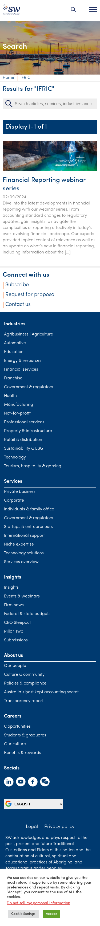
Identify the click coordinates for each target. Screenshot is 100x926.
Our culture (15, 744)
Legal (32, 827)
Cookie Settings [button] (23, 914)
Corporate (14, 500)
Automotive (15, 343)
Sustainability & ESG (23, 448)
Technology (15, 457)
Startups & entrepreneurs (28, 527)
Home (8, 78)
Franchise (13, 378)
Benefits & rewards (22, 753)
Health (10, 396)
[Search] (74, 10)
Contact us (17, 304)
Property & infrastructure (28, 431)
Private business (19, 492)
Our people (15, 666)
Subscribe (17, 285)
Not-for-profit (17, 413)
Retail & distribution (23, 440)
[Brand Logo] (11, 11)
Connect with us (26, 275)
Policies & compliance (25, 683)
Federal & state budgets (27, 614)
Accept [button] (51, 914)
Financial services (21, 369)
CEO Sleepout (17, 623)
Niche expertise (19, 544)
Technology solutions (24, 553)
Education (13, 352)
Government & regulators (28, 387)
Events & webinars (22, 596)
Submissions (16, 640)
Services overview (21, 562)
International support (24, 536)
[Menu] (93, 10)
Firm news (14, 605)
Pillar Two (13, 631)
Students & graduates (25, 735)
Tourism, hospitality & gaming (32, 466)
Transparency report (23, 701)
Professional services (24, 422)
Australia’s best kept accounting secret (41, 692)
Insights (11, 587)
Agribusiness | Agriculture (28, 334)
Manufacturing (18, 405)
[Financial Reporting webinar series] (50, 170)
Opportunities (17, 726)
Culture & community (24, 675)
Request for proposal (30, 294)
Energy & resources (22, 361)
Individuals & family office (29, 509)
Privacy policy (59, 827)
